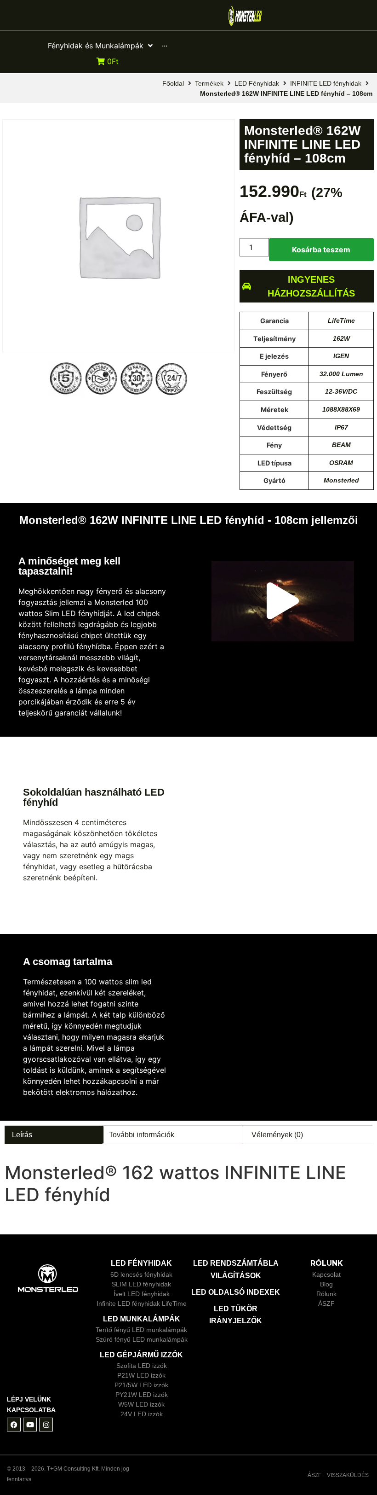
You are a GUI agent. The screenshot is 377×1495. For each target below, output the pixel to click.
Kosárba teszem (321, 249)
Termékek (209, 83)
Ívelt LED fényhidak (142, 1293)
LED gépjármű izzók (141, 1355)
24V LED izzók (141, 1414)
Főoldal (173, 83)
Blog (326, 1284)
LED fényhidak (141, 1263)
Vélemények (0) (277, 1135)
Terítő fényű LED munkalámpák (141, 1329)
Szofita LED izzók (141, 1365)
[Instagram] (46, 1424)
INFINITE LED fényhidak (325, 83)
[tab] (53, 1134)
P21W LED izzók (141, 1375)
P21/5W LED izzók (141, 1385)
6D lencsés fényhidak (141, 1274)
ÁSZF (326, 1303)
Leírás (22, 1135)
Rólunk (326, 1293)
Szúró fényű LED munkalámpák (142, 1339)
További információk (141, 1135)
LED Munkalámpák (141, 1319)
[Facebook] (14, 1424)
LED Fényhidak (256, 83)
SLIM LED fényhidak (141, 1284)
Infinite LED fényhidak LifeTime (142, 1303)
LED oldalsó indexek (235, 1292)
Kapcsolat (326, 1274)
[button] (282, 601)
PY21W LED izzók (141, 1394)
